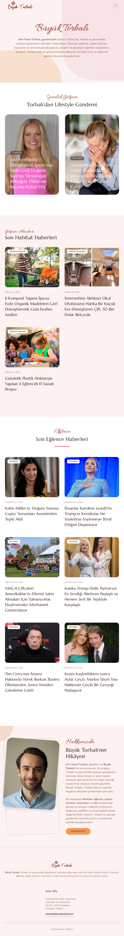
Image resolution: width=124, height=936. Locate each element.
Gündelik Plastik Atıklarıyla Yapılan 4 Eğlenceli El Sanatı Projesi (29, 384)
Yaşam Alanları (18, 251)
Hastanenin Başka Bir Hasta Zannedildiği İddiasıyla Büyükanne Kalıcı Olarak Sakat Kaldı (91, 176)
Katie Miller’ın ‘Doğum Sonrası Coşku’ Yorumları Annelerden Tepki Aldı (32, 514)
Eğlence (14, 461)
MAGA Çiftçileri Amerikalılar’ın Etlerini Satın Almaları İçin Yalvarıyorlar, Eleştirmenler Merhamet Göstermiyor (29, 599)
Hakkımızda (78, 831)
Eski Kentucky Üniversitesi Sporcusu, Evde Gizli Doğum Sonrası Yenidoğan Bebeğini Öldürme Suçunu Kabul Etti (32, 173)
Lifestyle (17, 153)
